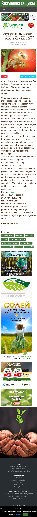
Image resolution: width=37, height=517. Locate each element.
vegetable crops (7, 235)
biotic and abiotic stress (10, 243)
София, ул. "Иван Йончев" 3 (18, 466)
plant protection (7, 247)
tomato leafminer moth (17, 239)
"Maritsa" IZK (29, 247)
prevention (29, 235)
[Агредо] (16, 288)
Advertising (19, 482)
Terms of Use (18, 485)
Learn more (19, 514)
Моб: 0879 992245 (18, 469)
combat (4, 239)
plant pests (19, 235)
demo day (18, 247)
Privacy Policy (18, 487)
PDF (5, 76)
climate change (26, 243)
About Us (18, 478)
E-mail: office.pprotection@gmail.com (18, 471)
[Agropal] (16, 397)
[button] (3, 59)
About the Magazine (18, 480)
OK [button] (26, 514)
